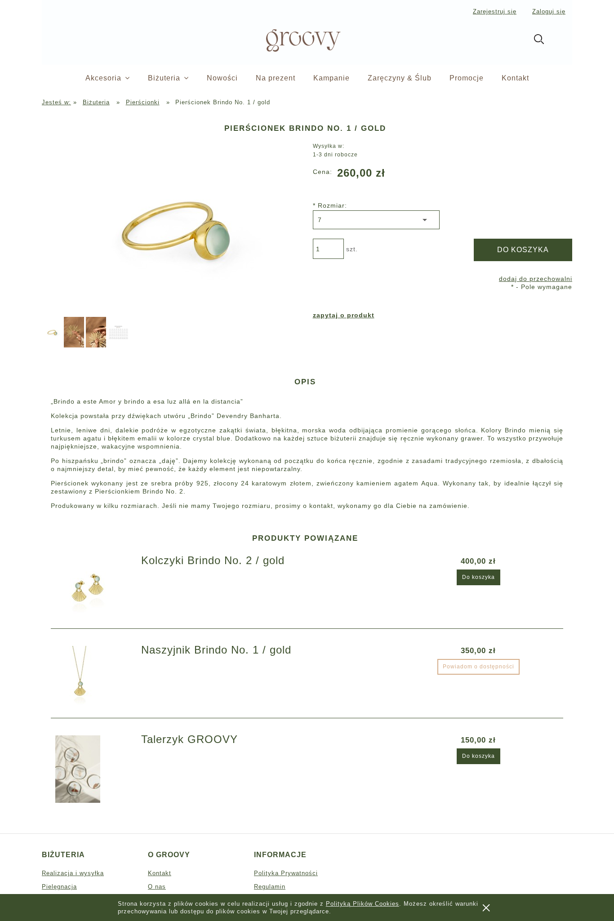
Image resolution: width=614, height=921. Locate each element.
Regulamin (269, 886)
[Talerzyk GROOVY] (92, 769)
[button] (343, 315)
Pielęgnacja (59, 886)
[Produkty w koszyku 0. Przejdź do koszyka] (562, 40)
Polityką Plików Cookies (362, 903)
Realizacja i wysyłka (73, 873)
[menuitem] (116, 78)
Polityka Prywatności (286, 873)
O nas (157, 886)
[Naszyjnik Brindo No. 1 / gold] (92, 679)
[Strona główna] (288, 39)
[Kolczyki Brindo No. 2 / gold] (92, 590)
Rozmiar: (330, 205)
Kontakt (159, 873)
